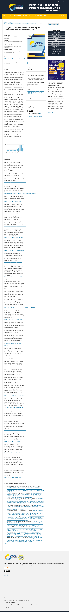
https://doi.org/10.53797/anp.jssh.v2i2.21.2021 (15, 430)
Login (64, 1)
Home (4, 15)
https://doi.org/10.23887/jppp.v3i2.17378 (13, 441)
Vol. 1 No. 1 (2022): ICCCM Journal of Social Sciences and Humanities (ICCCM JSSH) (20, 23)
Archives (31, 15)
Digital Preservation (56, 49)
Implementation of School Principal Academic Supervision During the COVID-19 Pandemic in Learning (24, 493)
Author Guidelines (56, 34)
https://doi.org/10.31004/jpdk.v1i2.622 (13, 262)
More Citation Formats (33, 84)
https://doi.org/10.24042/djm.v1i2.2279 (13, 453)
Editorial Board (17, 15)
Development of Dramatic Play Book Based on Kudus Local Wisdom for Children (24, 506)
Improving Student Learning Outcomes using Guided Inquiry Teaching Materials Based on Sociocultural (24, 538)
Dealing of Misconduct (56, 44)
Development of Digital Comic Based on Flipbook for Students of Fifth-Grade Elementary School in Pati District (25, 512)
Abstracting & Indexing (56, 42)
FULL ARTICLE (32, 63)
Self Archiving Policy (56, 51)
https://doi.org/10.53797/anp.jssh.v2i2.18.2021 (15, 182)
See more (50, 112)
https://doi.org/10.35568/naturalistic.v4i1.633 (14, 395)
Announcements (38, 15)
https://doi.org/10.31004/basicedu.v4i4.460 (14, 319)
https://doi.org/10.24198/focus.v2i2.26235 (13, 237)
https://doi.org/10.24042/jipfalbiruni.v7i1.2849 (15, 226)
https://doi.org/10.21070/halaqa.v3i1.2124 (14, 201)
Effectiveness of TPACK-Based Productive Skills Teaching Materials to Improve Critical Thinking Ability (25, 528)
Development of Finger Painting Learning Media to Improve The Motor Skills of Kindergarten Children (25, 516)
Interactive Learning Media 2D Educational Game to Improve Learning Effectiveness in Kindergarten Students (23, 488)
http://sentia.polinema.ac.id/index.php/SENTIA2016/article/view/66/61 (20, 193)
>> (9, 543)
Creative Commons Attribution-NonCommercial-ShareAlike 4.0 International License (35, 115)
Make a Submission (53, 24)
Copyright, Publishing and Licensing (56, 47)
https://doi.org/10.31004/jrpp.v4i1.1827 (13, 276)
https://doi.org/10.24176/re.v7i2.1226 (12, 477)
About (9, 15)
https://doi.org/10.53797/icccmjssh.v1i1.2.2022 (15, 58)
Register (60, 1)
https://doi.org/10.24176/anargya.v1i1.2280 (14, 250)
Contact (6, 17)
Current (25, 15)
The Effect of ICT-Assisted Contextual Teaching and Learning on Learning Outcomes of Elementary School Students (25, 523)
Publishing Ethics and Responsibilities (56, 54)
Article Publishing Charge (56, 36)
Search (62, 15)
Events (46, 15)
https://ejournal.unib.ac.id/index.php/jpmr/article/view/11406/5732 (19, 307)
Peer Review (56, 40)
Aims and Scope (56, 32)
